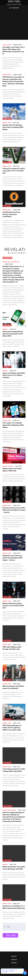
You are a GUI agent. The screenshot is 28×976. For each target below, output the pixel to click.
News (9, 44)
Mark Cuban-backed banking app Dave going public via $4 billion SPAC (13, 334)
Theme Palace (21, 973)
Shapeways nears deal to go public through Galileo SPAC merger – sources (13, 558)
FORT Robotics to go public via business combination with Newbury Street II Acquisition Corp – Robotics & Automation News (13, 81)
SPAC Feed (14, 1)
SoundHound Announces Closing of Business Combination (11, 214)
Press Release (15, 261)
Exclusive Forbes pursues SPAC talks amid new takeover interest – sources (14, 510)
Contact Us (14, 959)
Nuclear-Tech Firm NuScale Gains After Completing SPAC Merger (13, 127)
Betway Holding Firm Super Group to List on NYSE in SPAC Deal (13, 606)
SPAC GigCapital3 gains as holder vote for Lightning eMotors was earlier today (12, 728)
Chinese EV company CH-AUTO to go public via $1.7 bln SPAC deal (14, 171)
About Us (14, 956)
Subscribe (14, 962)
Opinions (10, 466)
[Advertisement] (14, 25)
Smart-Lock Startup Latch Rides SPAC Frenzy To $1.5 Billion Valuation (14, 375)
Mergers (5, 44)
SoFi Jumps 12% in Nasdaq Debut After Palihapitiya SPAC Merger (13, 425)
